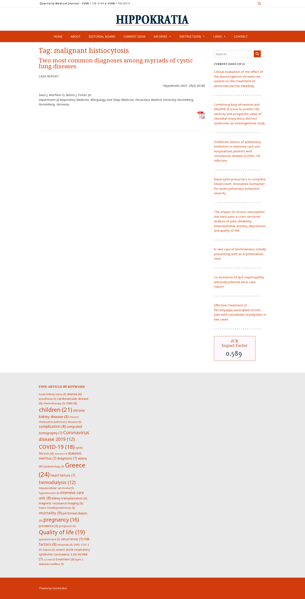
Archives (160, 36)
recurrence (72, 539)
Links (217, 36)
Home (58, 36)
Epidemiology (53, 466)
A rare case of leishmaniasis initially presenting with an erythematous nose (240, 253)
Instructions (190, 36)
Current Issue (134, 36)
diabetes (61, 453)
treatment (65, 559)
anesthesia (47, 399)
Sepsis (49, 549)
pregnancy (61, 519)
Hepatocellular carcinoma (56, 488)
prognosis (67, 526)
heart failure (62, 475)
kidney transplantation (69, 498)
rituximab (65, 544)
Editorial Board (102, 36)
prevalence (48, 526)
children (55, 409)
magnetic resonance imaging (61, 503)
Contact (241, 36)
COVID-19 (56, 446)
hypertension (49, 493)
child (71, 403)
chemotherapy (54, 403)
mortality (50, 512)
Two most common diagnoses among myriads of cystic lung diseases (116, 63)
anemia (74, 394)
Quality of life (62, 532)
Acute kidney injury (52, 394)
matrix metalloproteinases (57, 508)
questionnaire (49, 539)
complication (52, 426)
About (76, 36)
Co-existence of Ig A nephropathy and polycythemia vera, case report (239, 281)
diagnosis (67, 458)
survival (49, 559)
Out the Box (59, 588)
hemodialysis (57, 482)
